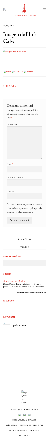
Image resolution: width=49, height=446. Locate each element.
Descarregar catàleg (24, 420)
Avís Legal (11, 425)
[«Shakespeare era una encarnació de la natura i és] (35, 353)
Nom (10, 163)
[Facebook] (17, 72)
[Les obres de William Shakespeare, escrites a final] (13, 362)
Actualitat (24, 239)
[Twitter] (28, 72)
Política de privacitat (31, 425)
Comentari (12, 124)
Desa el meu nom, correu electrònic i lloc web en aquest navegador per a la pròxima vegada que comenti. (24, 208)
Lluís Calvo (11, 86)
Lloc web (11, 190)
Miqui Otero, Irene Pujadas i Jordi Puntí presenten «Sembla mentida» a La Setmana (23, 285)
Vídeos (24, 246)
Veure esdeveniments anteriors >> (31, 292)
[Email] (7, 72)
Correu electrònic (15, 177)
